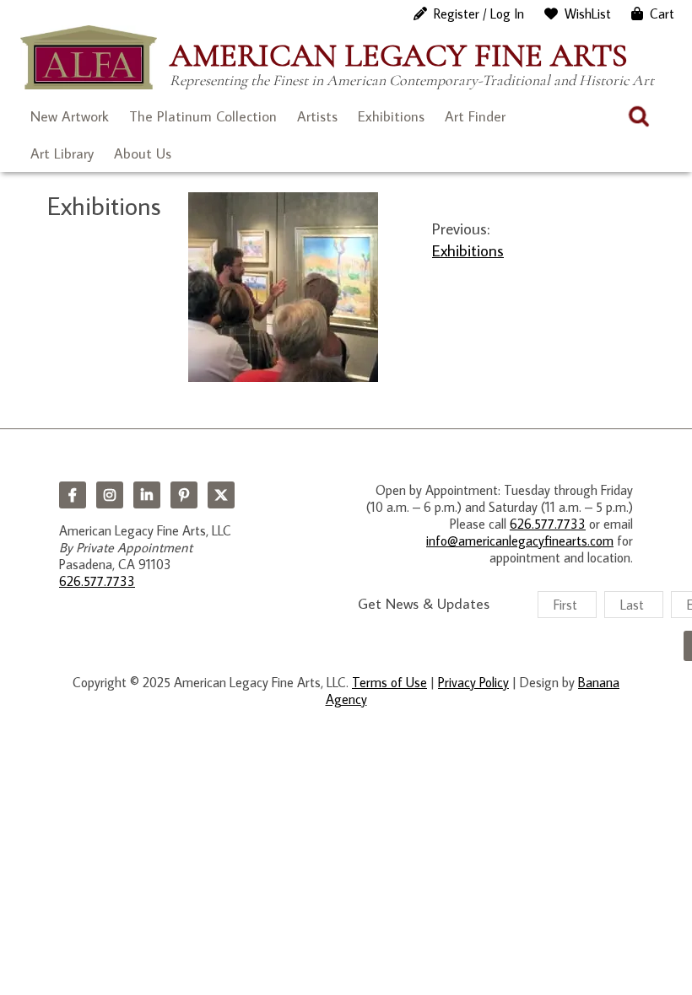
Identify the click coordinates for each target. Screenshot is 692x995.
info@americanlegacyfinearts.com (520, 540)
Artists (317, 116)
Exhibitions (391, 116)
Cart (662, 13)
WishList (588, 13)
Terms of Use (389, 682)
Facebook (72, 494)
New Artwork (69, 116)
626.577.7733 (97, 581)
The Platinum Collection (203, 116)
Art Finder (475, 116)
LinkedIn (146, 494)
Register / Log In (479, 13)
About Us (142, 153)
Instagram (109, 494)
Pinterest (183, 494)
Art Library (62, 153)
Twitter (221, 494)
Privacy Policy (473, 682)
